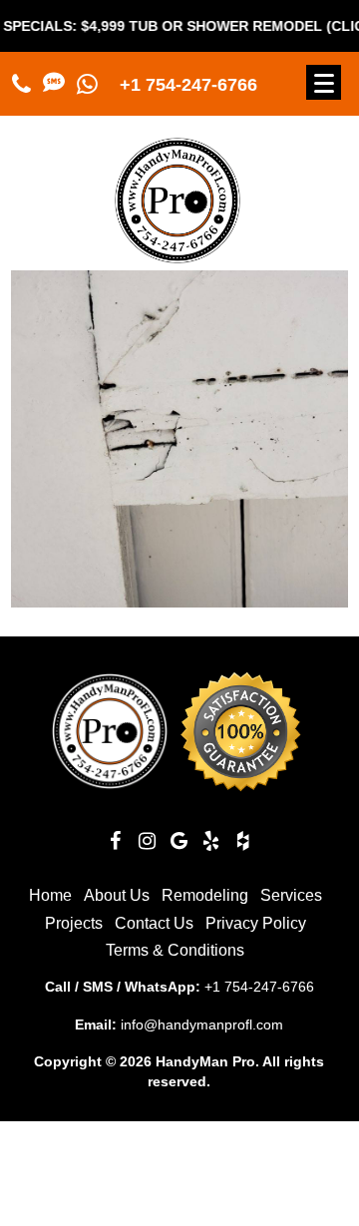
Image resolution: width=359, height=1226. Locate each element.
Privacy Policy (255, 923)
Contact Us (154, 923)
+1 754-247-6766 (188, 85)
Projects (74, 923)
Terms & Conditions (175, 950)
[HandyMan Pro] (177, 254)
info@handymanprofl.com (202, 1024)
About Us (117, 895)
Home (50, 895)
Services (291, 895)
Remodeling (205, 895)
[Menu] (323, 82)
